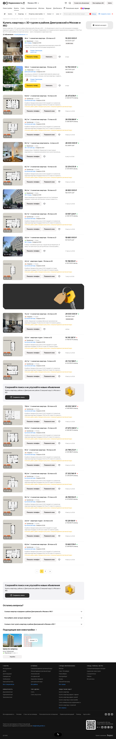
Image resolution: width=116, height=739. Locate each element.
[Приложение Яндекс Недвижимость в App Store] (102, 727)
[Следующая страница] (50, 571)
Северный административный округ (41, 668)
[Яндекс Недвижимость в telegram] (112, 714)
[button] (69, 3)
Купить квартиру (64, 692)
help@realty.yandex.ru (39, 726)
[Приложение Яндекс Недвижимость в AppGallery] (108, 727)
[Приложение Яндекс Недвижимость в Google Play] (105, 727)
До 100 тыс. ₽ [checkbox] (11, 304)
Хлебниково (6, 679)
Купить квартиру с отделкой (67, 705)
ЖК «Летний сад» (30, 147)
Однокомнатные (8, 694)
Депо (4, 671)
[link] (110, 3)
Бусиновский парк (30, 100)
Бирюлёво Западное (37, 679)
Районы (89, 676)
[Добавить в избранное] (60, 57)
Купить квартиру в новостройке (68, 700)
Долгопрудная (7, 673)
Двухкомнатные (8, 692)
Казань (61, 679)
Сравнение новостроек (94, 671)
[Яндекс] (110, 735)
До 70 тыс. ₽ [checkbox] (35, 299)
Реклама (18, 714)
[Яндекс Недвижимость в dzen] (109, 714)
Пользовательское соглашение (48, 714)
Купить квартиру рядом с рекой (68, 697)
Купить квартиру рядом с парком (68, 694)
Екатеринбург (63, 676)
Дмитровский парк (30, 71)
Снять (32, 692)
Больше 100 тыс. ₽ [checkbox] (25, 304)
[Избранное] (65, 3)
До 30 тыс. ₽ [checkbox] (11, 299)
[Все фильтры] (5, 14)
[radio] (45, 571)
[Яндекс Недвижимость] (14, 3)
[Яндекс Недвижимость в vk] (106, 714)
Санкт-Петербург (64, 671)
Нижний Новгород (64, 681)
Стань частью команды (30, 714)
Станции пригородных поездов (96, 668)
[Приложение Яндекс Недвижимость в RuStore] (111, 727)
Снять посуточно (36, 694)
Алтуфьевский (35, 676)
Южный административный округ (41, 671)
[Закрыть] (112, 14)
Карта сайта (86, 714)
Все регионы (90, 679)
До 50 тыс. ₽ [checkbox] (23, 299)
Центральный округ (37, 681)
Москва (61, 668)
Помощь (78, 714)
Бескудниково (7, 668)
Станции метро (91, 673)
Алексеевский (35, 673)
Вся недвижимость (8, 714)
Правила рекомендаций (67, 714)
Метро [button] (94, 14)
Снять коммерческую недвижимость (70, 702)
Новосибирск (63, 673)
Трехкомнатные (7, 697)
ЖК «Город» (28, 43)
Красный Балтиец (8, 681)
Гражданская (7, 676)
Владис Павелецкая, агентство (36, 51)
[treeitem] (8, 8)
